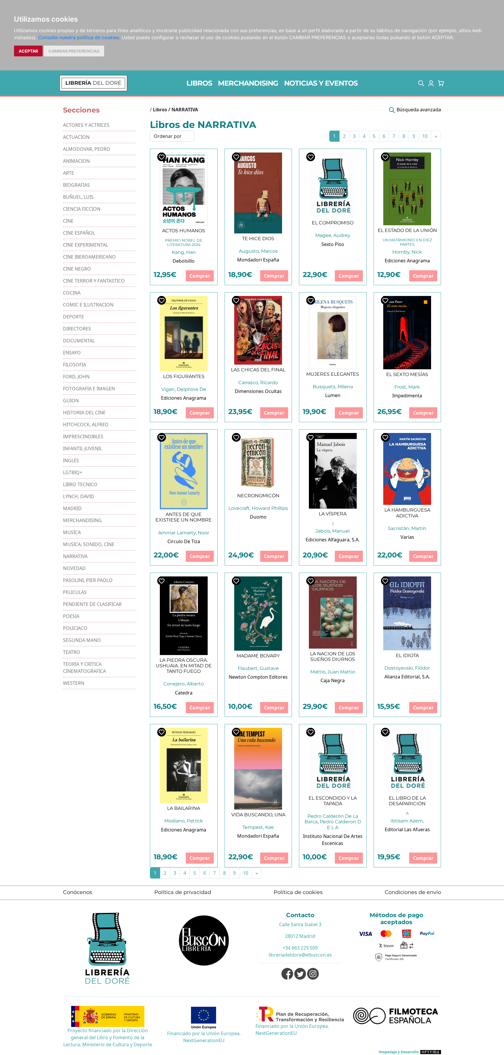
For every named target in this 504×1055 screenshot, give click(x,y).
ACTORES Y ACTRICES (86, 125)
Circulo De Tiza (183, 541)
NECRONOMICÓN (258, 495)
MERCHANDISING (248, 83)
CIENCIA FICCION (81, 209)
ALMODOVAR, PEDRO (86, 149)
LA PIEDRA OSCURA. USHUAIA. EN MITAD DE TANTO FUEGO (184, 665)
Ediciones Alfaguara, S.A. (333, 539)
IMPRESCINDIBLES (83, 436)
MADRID (72, 508)
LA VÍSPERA (332, 514)
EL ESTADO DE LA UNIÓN (407, 230)
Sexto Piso (332, 244)
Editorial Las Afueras (407, 829)
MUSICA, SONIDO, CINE (88, 544)
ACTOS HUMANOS (183, 230)
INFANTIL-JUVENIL (82, 448)
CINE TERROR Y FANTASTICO (94, 281)
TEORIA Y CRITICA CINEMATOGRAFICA (84, 667)
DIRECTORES (77, 328)
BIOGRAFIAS (76, 185)
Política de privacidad (182, 892)
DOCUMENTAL (79, 340)
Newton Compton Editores (258, 677)
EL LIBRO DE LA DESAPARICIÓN (407, 800)
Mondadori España (258, 260)
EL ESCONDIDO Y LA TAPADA (333, 800)
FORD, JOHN (76, 376)
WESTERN (73, 683)
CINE (68, 221)
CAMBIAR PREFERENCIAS (73, 50)
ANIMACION (76, 161)
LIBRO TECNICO (80, 484)
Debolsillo (184, 261)
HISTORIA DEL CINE (84, 412)
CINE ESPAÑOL (79, 233)
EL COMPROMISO (333, 223)
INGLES (71, 460)
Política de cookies (298, 892)
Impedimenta (407, 395)
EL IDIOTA (407, 655)
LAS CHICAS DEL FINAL (258, 370)
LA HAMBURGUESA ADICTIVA (407, 512)
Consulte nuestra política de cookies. (79, 37)
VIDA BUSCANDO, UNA (258, 814)
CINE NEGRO (77, 269)
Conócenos (77, 892)
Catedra (183, 693)
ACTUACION (76, 137)
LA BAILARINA (183, 808)
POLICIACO (75, 628)
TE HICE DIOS (258, 238)
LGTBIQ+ (72, 472)
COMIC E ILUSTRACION (88, 305)
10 (425, 136)
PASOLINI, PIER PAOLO (88, 580)
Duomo (258, 517)
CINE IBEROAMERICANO (89, 257)
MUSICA (72, 532)
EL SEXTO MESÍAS (407, 374)
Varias (407, 537)
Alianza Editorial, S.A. (407, 676)
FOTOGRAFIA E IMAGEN (89, 388)
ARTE (68, 173)
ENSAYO (72, 352)
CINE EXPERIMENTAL (85, 245)
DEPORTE (73, 316)
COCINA (71, 293)
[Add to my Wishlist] (161, 157)
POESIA (71, 616)
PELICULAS (75, 592)
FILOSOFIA (74, 364)
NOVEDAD (74, 568)
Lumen (332, 395)
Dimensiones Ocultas (258, 391)
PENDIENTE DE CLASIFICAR (92, 604)
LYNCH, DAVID (78, 496)
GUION (71, 400)
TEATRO (71, 652)
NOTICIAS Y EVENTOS (321, 83)
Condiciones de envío (413, 892)
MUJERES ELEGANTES (332, 374)
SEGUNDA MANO (82, 640)
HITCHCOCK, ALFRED (85, 424)
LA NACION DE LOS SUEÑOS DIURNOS (332, 656)
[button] (421, 83)
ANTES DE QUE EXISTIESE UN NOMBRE (183, 517)
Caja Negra (333, 680)
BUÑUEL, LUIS (78, 197)
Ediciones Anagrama (407, 260)
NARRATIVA (75, 556)
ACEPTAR (28, 50)
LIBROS (199, 83)
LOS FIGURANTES (183, 376)
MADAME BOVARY (258, 656)
